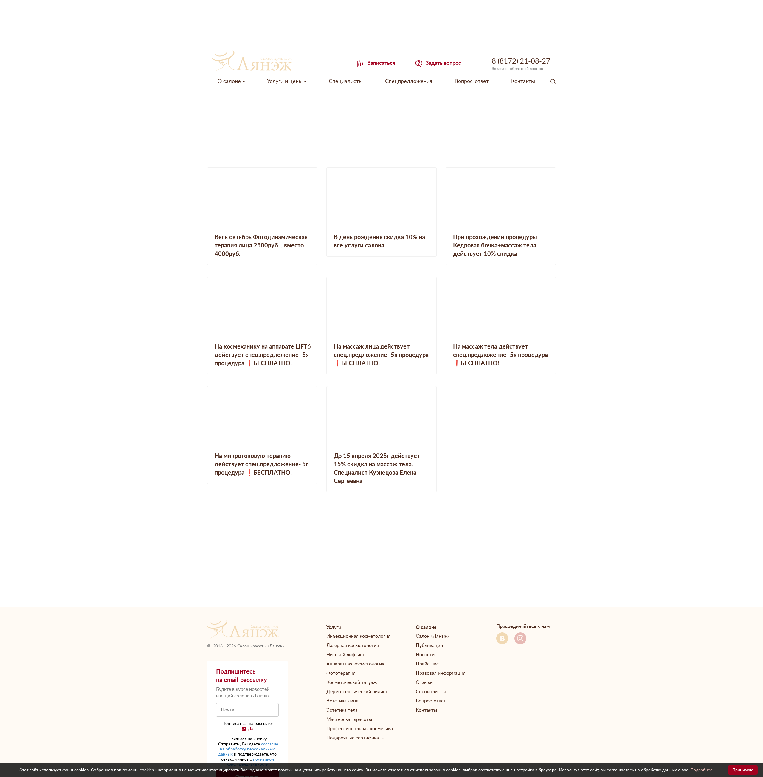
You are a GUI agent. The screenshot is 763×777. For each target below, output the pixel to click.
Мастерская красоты (349, 719)
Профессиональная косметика (359, 728)
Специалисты (346, 81)
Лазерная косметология (352, 645)
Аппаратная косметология (355, 664)
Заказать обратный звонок (517, 69)
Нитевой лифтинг (345, 654)
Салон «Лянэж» (433, 636)
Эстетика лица (342, 701)
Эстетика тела (342, 710)
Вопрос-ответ (472, 81)
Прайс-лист (428, 664)
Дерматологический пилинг (357, 691)
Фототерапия (341, 673)
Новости (425, 654)
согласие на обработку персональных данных (248, 749)
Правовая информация (441, 673)
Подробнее (702, 769)
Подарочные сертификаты (355, 738)
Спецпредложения (408, 81)
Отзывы (425, 682)
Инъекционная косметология (358, 636)
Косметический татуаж (351, 682)
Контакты (523, 81)
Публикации (429, 645)
